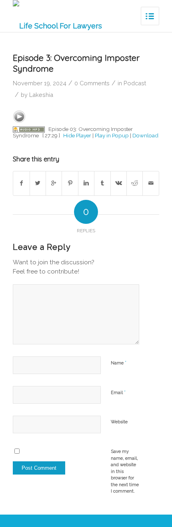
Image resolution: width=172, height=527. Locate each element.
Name (118, 363)
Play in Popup (112, 135)
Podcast (135, 83)
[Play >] (19, 116)
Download (145, 135)
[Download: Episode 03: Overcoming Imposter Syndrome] (29, 129)
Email (118, 392)
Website (119, 421)
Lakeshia (41, 94)
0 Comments (92, 83)
